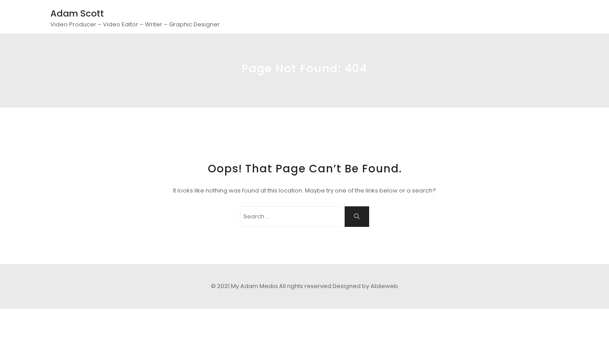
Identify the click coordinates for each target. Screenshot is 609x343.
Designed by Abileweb (365, 286)
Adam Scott (77, 13)
